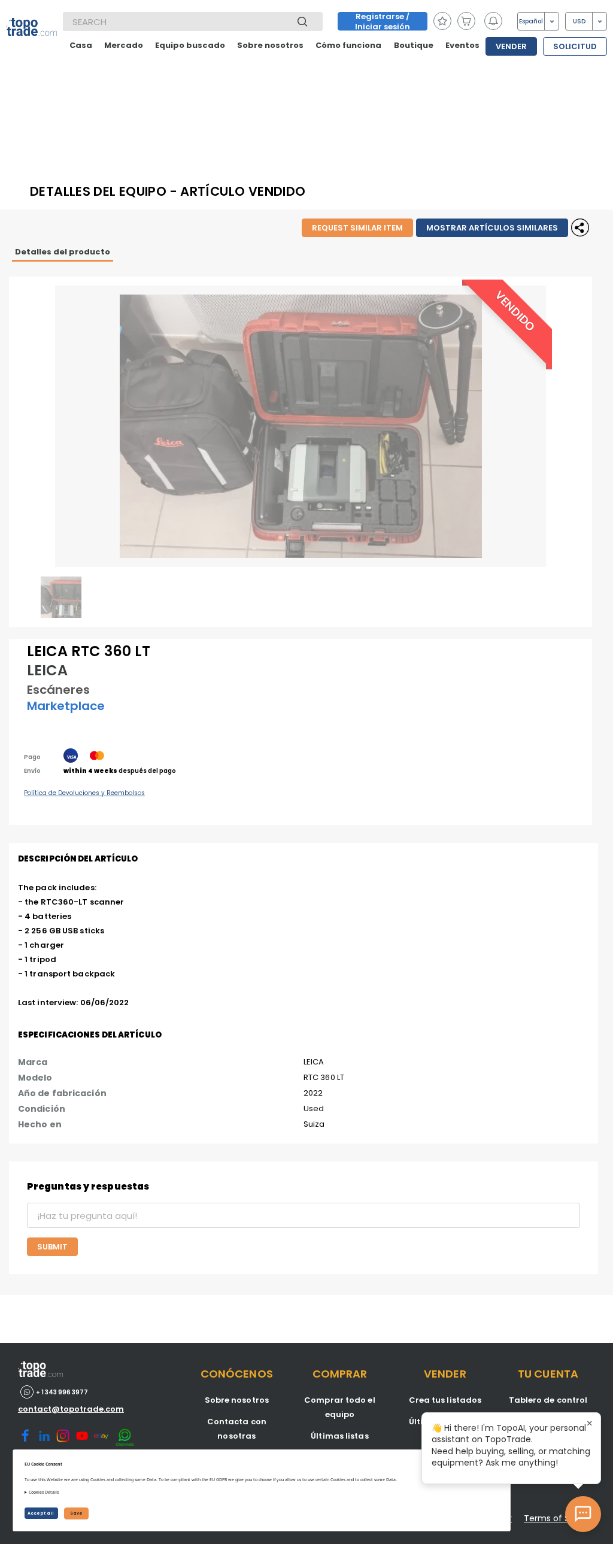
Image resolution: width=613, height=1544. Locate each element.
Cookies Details (44, 1492)
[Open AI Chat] (583, 1514)
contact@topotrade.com (71, 1409)
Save (76, 1513)
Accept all (41, 1513)
